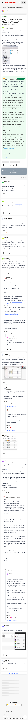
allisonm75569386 (18, 204)
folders (4, 161)
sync (7, 161)
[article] (14, 189)
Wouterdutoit (11, 336)
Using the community (6, 713)
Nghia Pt (6, 354)
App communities (10, 6)
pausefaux (6, 26)
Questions (4, 7)
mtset (5, 200)
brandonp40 (6, 660)
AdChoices (22, 718)
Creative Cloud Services (19, 6)
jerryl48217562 (7, 181)
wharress (8, 277)
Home (4, 6)
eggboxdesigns (7, 237)
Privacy (18, 713)
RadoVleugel (6, 625)
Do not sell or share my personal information (10, 718)
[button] (2, 3)
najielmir (6, 460)
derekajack (7, 78)
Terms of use (13, 713)
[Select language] (19, 3)
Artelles (10, 409)
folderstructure (12, 161)
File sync (18, 161)
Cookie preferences (6, 716)
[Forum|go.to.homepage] (10, 3)
